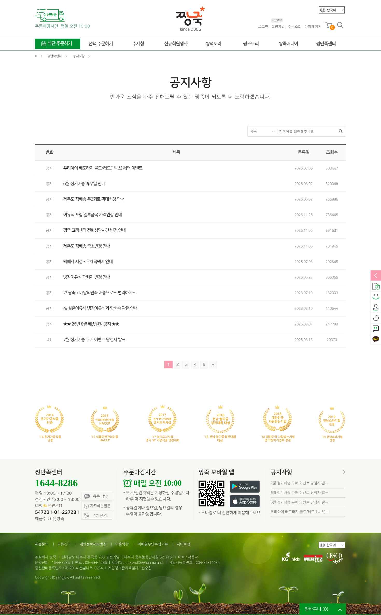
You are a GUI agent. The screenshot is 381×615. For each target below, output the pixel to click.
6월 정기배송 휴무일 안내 (84, 183)
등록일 (303, 152)
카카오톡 (376, 339)
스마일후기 (376, 297)
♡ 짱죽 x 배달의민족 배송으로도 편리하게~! (99, 292)
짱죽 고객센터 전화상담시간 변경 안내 (94, 230)
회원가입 (278, 26)
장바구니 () (316, 609)
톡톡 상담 (100, 496)
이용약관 (122, 544)
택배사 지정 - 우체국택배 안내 (87, 261)
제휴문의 (41, 544)
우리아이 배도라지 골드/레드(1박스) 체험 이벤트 (102, 168)
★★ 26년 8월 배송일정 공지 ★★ (91, 324)
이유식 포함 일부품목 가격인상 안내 (92, 214)
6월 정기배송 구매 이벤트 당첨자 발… (299, 493)
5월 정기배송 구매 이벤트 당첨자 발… (299, 502)
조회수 (332, 152)
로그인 (263, 26)
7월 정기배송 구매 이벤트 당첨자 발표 (94, 339)
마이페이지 (313, 26)
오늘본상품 (376, 318)
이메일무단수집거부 (153, 544)
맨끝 (213, 364)
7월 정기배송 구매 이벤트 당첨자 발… (299, 483)
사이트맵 (183, 544)
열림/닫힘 (376, 275)
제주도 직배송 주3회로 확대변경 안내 (93, 199)
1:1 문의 (376, 329)
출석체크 (376, 307)
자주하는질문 (100, 506)
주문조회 (294, 26)
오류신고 (64, 544)
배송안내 (376, 286)
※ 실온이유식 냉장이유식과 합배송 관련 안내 (100, 308)
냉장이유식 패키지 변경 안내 (86, 277)
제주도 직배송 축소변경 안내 (86, 246)
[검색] (340, 131)
